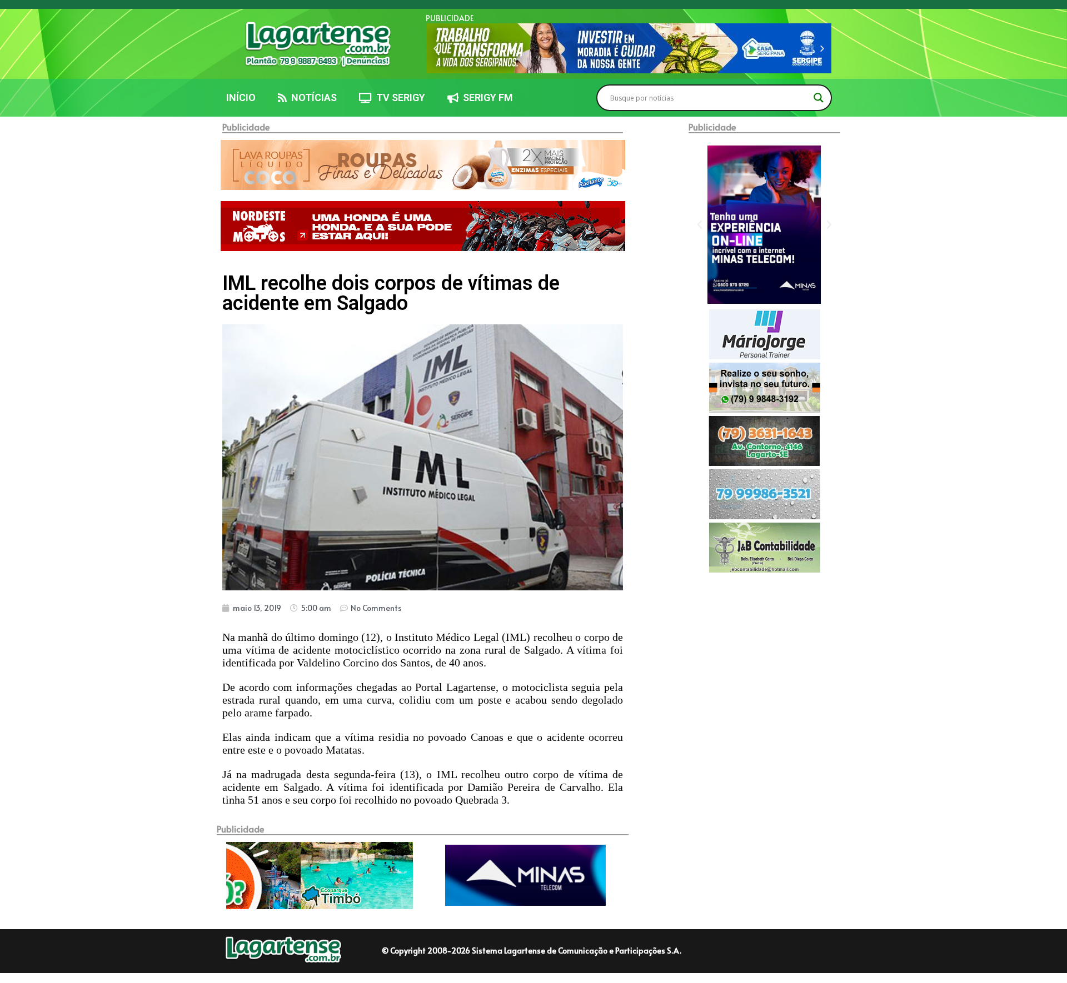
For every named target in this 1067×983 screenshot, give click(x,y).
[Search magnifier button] (818, 98)
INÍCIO (241, 97)
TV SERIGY (398, 97)
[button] (435, 48)
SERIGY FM (485, 97)
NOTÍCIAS (312, 97)
